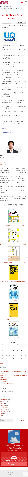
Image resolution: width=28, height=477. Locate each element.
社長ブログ (8, 6)
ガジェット (3, 405)
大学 (2, 413)
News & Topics (3, 399)
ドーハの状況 (3, 381)
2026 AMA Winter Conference (7, 383)
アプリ (2, 403)
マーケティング (4, 411)
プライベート (4, 409)
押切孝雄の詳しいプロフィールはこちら (9, 164)
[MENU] (26, 2)
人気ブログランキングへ (8, 132)
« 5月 (1, 363)
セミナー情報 (4, 407)
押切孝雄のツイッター (7, 129)
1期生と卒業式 (3, 379)
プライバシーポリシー (11, 472)
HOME (2, 6)
